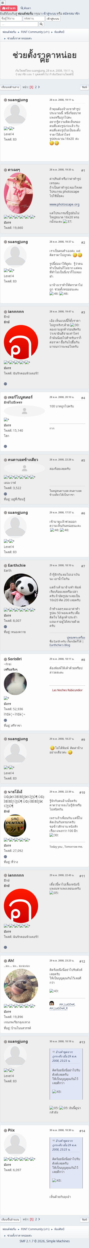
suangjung (18, 99)
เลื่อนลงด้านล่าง (10, 87)
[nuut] (5, 494)
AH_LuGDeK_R (59, 1008)
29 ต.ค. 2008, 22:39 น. (62, 791)
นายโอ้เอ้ (15, 791)
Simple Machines (58, 1241)
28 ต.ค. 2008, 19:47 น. (62, 311)
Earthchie (17, 565)
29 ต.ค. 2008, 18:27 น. (62, 738)
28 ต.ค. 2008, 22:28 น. (62, 459)
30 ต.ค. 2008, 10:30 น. (62, 1130)
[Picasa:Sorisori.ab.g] (5, 720)
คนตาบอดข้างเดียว (23, 459)
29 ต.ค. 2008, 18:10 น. (62, 565)
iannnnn (16, 311)
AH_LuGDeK (67, 1004)
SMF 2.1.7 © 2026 (32, 1241)
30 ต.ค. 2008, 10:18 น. (62, 1041)
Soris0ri (15, 658)
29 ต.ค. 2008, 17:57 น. (62, 512)
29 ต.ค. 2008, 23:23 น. (62, 960)
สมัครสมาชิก (71, 13)
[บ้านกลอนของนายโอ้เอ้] (5, 857)
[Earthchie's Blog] (5, 627)
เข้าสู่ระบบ (49, 13)
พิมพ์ (84, 87)
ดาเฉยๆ (14, 169)
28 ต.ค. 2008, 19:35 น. (62, 169)
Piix (11, 1130)
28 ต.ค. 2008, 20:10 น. (62, 397)
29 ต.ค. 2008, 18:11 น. (62, 659)
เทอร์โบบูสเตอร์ (20, 397)
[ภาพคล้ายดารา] (5, 446)
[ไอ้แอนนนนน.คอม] (5, 384)
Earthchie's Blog (60, 645)
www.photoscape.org (64, 204)
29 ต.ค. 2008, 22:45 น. (62, 875)
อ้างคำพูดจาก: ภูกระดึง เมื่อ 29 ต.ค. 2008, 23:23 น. (64, 1056)
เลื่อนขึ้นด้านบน (10, 1219)
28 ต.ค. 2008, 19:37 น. (62, 241)
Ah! (11, 960)
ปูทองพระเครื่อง (76, 637)
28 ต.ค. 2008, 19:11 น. (62, 99)
